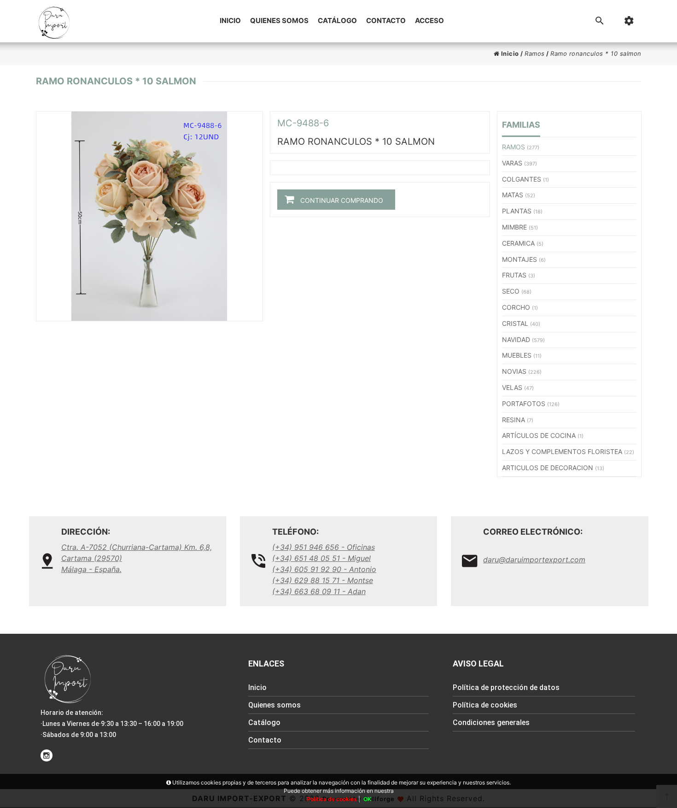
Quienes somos (279, 20)
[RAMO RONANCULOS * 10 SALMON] (149, 216)
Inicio (230, 20)
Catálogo (337, 20)
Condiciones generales (491, 722)
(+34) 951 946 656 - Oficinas (323, 547)
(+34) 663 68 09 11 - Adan (319, 591)
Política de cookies (485, 705)
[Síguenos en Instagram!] (47, 755)
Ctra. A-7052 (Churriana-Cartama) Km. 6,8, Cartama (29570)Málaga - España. (136, 558)
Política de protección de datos (506, 687)
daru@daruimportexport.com (534, 559)
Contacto (386, 20)
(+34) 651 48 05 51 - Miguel (321, 558)
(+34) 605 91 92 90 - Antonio (324, 569)
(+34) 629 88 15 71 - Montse (322, 580)
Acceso (429, 20)
